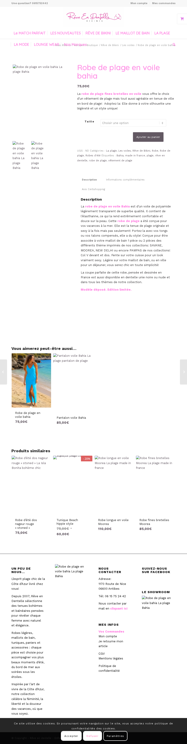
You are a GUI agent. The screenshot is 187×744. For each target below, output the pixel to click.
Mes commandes (164, 3)
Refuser (92, 736)
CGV (102, 653)
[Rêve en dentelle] (93, 17)
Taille (89, 121)
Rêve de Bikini (141, 150)
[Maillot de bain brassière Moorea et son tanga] (3, 372)
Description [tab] (89, 179)
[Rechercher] (173, 44)
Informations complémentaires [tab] (125, 179)
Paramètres (115, 736)
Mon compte (138, 3)
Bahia (120, 155)
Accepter (71, 736)
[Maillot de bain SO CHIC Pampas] (183, 372)
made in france (135, 155)
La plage (111, 150)
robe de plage (98, 160)
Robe (155, 150)
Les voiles (124, 150)
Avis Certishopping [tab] (93, 189)
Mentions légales (111, 658)
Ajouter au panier (148, 137)
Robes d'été (93, 155)
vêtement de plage (120, 160)
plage (150, 155)
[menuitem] (139, 3)
